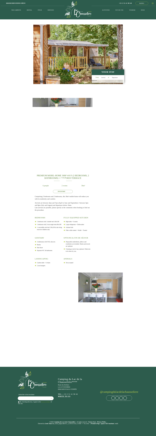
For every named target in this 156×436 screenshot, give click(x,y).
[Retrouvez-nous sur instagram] (117, 398)
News (143, 10)
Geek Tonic (48, 423)
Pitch (40, 10)
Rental (29, 10)
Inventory (61, 191)
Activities (106, 10)
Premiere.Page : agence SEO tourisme (102, 423)
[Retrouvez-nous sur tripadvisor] (121, 398)
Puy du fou (119, 10)
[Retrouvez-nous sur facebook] (113, 398)
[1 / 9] (78, 83)
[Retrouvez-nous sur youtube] (125, 398)
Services (51, 10)
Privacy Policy (45, 402)
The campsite (16, 10)
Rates (141, 3)
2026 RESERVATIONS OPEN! (15, 3)
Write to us (64, 396)
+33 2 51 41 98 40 (125, 3)
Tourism (132, 10)
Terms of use (92, 422)
